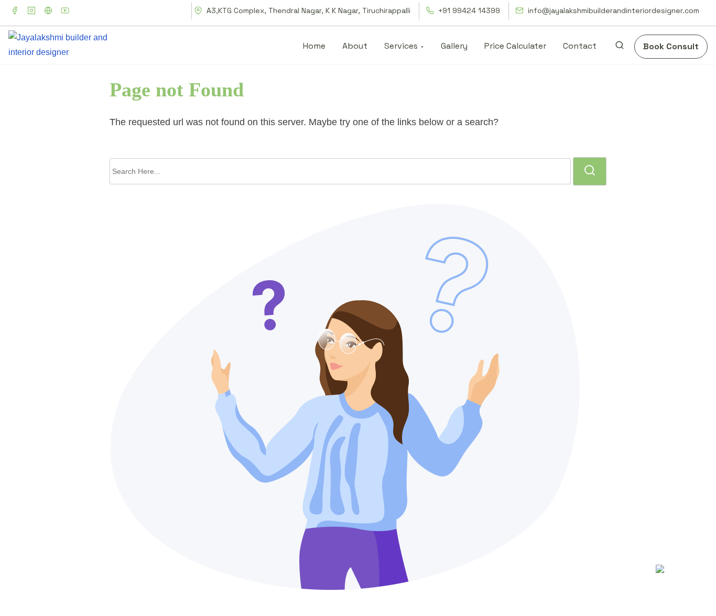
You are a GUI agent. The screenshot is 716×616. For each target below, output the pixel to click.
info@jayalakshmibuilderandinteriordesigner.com (612, 10)
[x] (48, 10)
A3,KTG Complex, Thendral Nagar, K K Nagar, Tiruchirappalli (307, 10)
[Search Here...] (340, 171)
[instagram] (31, 10)
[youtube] (65, 10)
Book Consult (671, 46)
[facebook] (14, 10)
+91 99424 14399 (468, 10)
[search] (619, 47)
